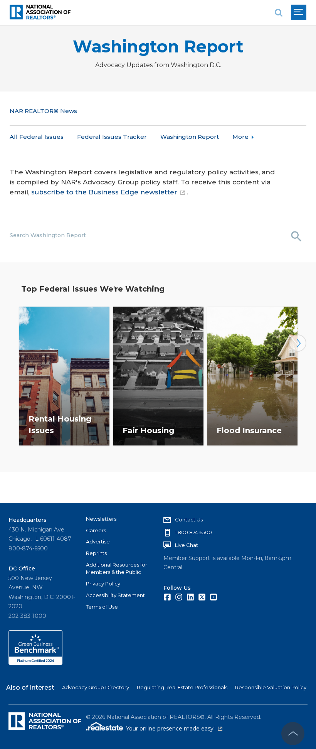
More (240, 136)
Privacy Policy (103, 583)
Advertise (98, 541)
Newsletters (101, 519)
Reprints (96, 553)
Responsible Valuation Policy (270, 687)
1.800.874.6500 (193, 532)
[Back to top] (292, 733)
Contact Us (189, 519)
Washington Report (158, 46)
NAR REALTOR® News (43, 111)
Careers (96, 530)
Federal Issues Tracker (112, 136)
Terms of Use (102, 607)
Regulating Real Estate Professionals (182, 687)
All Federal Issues (37, 136)
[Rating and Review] (35, 663)
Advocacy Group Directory (95, 687)
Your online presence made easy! (174, 728)
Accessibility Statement (115, 595)
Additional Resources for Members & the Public (116, 568)
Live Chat (186, 545)
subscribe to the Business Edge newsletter (104, 192)
